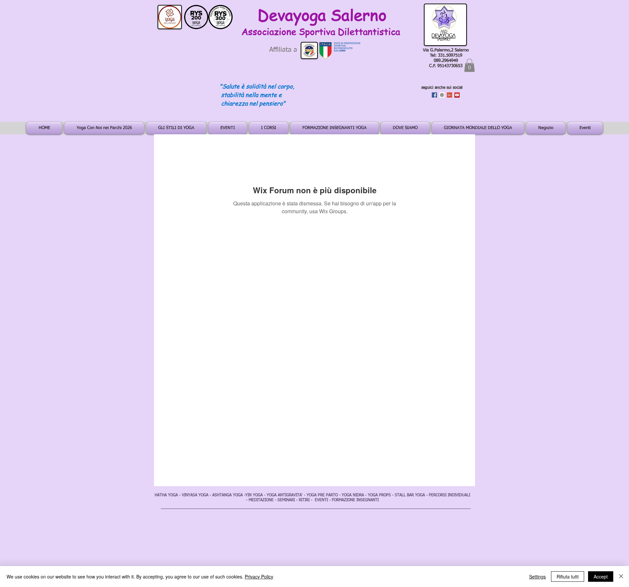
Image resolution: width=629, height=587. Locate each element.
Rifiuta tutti (568, 576)
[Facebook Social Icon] (434, 95)
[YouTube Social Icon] (457, 95)
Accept (601, 576)
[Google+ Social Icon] (449, 95)
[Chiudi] (621, 576)
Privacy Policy (259, 576)
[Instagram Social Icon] (442, 95)
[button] (469, 65)
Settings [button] (537, 576)
